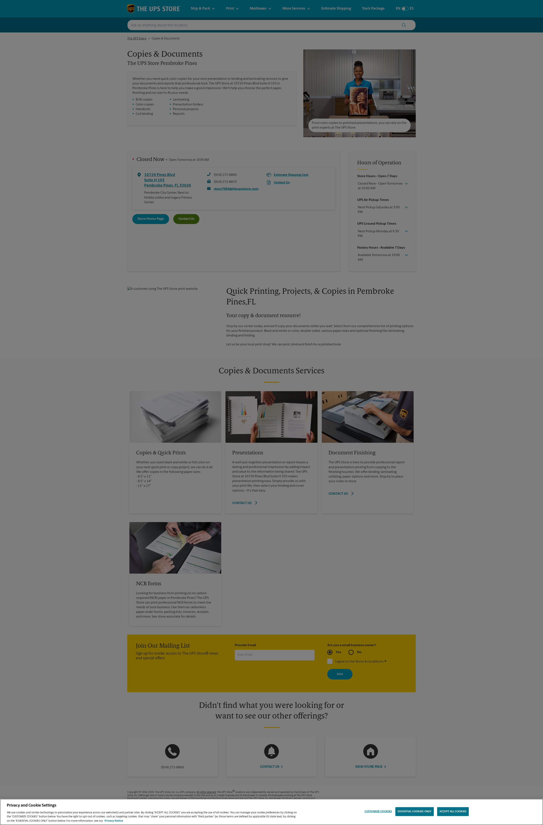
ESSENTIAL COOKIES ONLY (414, 811)
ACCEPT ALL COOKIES (452, 811)
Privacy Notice (114, 820)
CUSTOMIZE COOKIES (378, 811)
